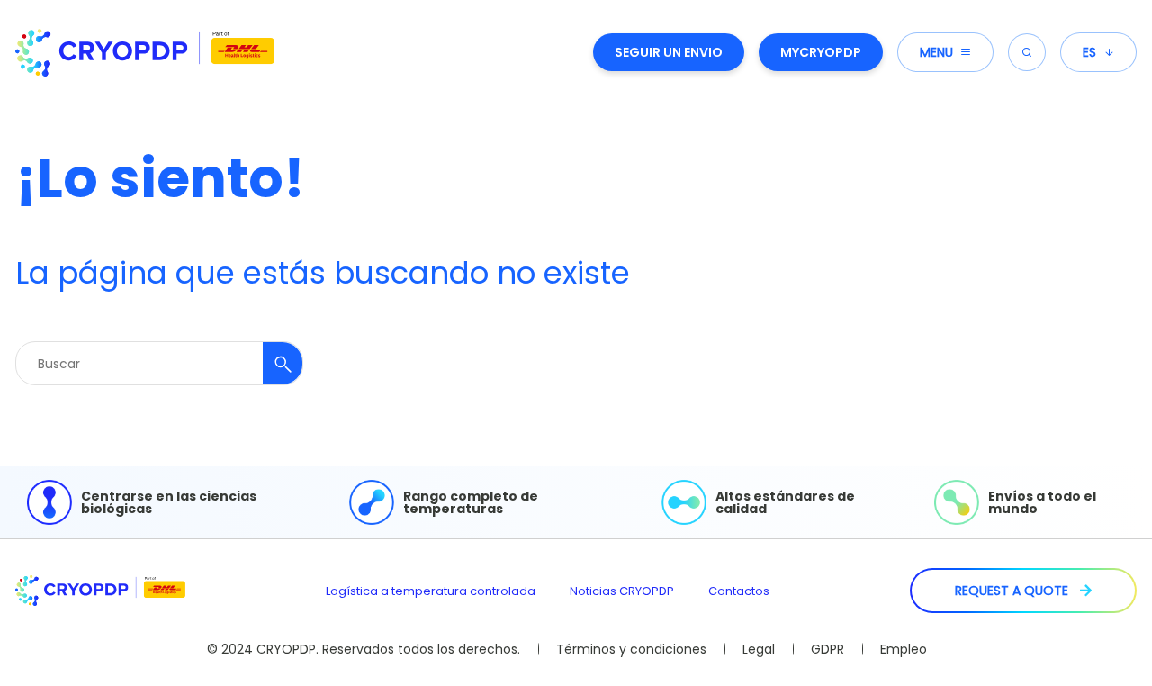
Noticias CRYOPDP (622, 591)
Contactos (739, 591)
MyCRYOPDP (820, 52)
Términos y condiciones (631, 649)
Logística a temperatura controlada (431, 591)
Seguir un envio (669, 52)
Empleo (903, 649)
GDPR (827, 649)
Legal (758, 649)
